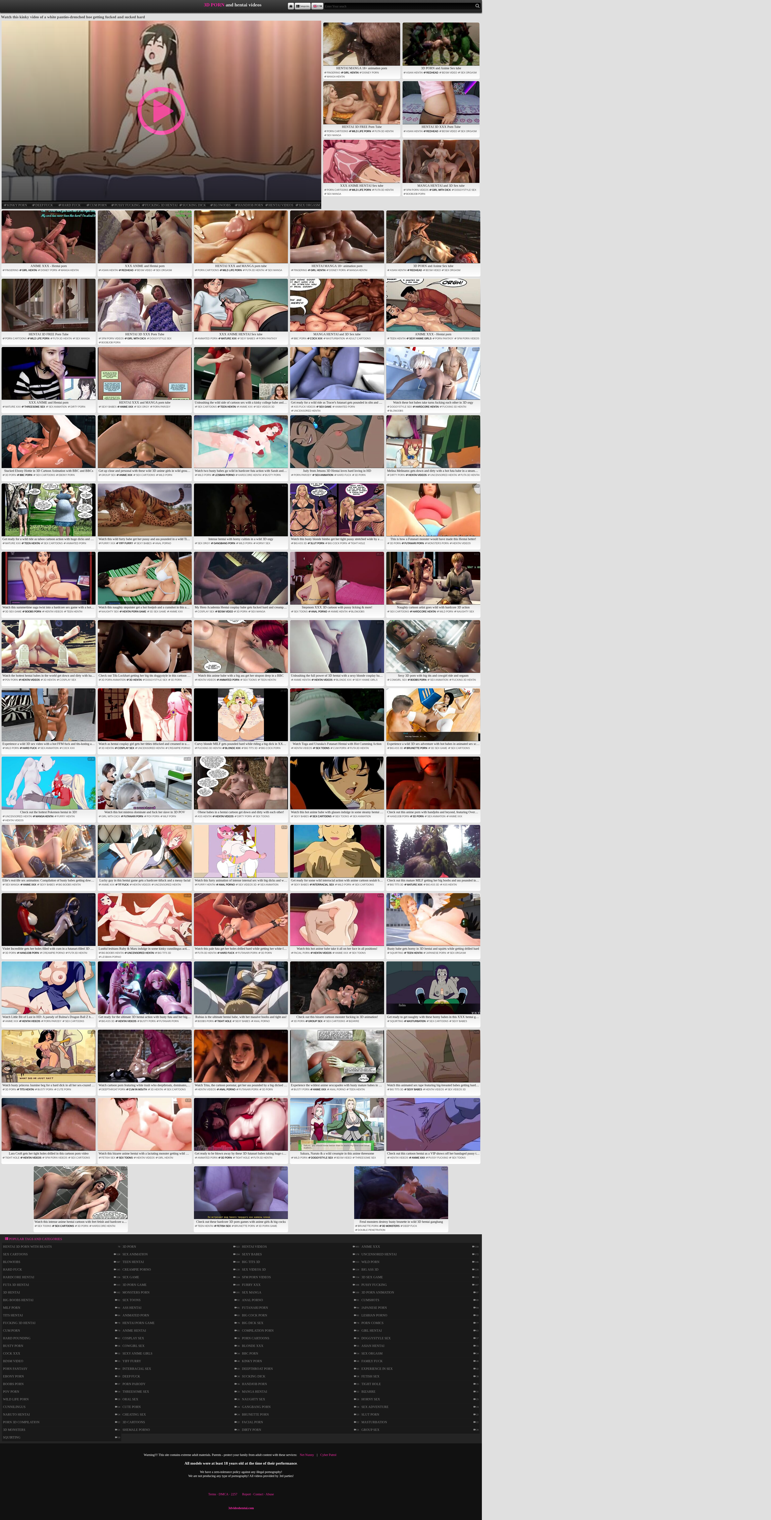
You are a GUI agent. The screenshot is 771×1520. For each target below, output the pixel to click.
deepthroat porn (113, 1089)
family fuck (372, 1361)
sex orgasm (309, 205)
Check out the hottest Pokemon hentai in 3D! (57, 786)
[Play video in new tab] (161, 22)
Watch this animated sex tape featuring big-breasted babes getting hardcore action (433, 1059)
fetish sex (108, 1157)
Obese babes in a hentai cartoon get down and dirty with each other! (242, 786)
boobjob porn (415, 194)
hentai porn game (134, 611)
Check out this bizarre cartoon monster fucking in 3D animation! (339, 990)
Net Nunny (307, 1455)
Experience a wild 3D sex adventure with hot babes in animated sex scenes (433, 717)
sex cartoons (207, 406)
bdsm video (449, 72)
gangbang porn (224, 543)
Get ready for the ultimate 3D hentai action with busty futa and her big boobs (145, 990)
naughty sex (110, 611)
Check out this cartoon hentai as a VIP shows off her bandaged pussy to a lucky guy (433, 1127)
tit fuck (123, 884)
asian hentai (414, 72)
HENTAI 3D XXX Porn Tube (441, 127)
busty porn (273, 475)
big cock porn (337, 543)
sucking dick (194, 205)
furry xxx (108, 543)
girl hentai (351, 72)
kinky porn (17, 205)
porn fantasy (268, 338)
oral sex (130, 1399)
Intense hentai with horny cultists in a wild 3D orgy (247, 513)
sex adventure (375, 1407)
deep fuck (44, 205)
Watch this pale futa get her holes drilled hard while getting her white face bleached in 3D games (241, 922)
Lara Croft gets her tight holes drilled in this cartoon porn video (52, 1127)
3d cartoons (133, 1422)
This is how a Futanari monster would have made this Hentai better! (434, 513)
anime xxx (126, 406)
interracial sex (323, 884)
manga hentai (336, 76)
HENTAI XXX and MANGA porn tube (241, 266)
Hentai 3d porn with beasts (27, 1246)
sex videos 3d (265, 406)
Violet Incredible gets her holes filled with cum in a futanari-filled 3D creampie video (49, 922)
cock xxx (316, 338)
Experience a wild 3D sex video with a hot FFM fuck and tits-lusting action (49, 717)
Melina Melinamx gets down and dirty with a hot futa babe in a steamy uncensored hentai (433, 444)
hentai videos (280, 205)
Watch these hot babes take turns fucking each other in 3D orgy (436, 376)
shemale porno (136, 1429)
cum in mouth (138, 1089)
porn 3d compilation (21, 1422)
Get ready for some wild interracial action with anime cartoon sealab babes (337, 854)
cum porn (98, 205)
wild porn (165, 475)
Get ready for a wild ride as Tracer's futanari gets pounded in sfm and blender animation (337, 376)
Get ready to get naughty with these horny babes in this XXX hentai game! (433, 990)
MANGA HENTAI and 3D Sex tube (441, 185)
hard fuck (71, 205)
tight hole (358, 543)
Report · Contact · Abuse (258, 1494)
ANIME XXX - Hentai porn (49, 266)
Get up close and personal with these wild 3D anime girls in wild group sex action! (145, 444)
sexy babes (247, 338)
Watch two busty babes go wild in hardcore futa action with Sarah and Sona (241, 444)
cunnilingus (14, 1407)
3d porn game (268, 1226)
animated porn (207, 338)
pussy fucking (127, 205)
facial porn (302, 953)
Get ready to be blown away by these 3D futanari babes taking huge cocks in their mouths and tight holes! (241, 1127)
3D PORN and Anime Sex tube (441, 68)
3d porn (10, 475)
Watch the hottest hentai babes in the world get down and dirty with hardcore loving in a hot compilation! (49, 649)
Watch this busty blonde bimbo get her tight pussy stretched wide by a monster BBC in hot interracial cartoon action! (337, 513)
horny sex (263, 543)
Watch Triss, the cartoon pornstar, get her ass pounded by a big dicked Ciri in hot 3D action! (241, 1059)
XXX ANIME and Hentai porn (145, 266)
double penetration (371, 1230)
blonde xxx (344, 679)
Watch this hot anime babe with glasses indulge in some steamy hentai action (337, 786)
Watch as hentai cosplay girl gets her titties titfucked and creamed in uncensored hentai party (145, 717)
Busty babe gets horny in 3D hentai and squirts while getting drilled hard (433, 922)
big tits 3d (251, 748)
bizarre (354, 1021)
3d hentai (49, 679)
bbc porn (300, 338)
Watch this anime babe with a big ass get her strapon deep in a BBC (242, 649)
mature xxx (229, 338)
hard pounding (17, 1338)
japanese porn (436, 953)
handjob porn (250, 205)
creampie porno (179, 748)
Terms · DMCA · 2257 (222, 1494)
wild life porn (361, 131)
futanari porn (414, 543)
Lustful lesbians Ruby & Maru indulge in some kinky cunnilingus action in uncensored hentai (145, 922)
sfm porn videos (417, 190)
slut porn (317, 543)
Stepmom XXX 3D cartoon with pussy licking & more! (342, 581)
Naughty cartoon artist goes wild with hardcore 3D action (438, 581)
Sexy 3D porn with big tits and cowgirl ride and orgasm (438, 649)
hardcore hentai (427, 406)
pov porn (11, 679)
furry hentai (66, 816)
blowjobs (222, 205)
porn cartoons (337, 131)
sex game (325, 406)
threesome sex (34, 406)
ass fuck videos (304, 406)
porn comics (372, 1323)
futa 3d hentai (384, 131)
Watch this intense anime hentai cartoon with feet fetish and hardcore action (81, 1195)
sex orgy (143, 406)
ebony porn (67, 475)
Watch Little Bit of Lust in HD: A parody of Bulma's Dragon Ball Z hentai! (49, 990)
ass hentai (205, 816)
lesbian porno (225, 475)
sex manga (334, 135)
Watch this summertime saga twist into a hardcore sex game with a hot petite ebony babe (49, 581)
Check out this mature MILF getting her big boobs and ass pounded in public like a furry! (433, 854)
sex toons (301, 611)
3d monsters (391, 1226)
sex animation (58, 406)
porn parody (161, 406)
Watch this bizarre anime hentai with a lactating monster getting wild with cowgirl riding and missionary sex (145, 1127)
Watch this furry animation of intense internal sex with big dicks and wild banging (241, 854)
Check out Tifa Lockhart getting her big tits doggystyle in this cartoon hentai (145, 649)
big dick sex (252, 1323)
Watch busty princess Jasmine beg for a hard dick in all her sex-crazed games (49, 1059)
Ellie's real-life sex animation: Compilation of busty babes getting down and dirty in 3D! (49, 854)
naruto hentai (16, 1414)
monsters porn (438, 543)
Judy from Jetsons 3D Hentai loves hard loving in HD (343, 444)
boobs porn (33, 611)
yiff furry (126, 543)
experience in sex (377, 1368)
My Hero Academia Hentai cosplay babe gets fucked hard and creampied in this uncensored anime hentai (241, 581)
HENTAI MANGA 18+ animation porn (361, 68)
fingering (333, 72)
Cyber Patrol (328, 1455)
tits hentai (27, 1089)
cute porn (64, 1089)
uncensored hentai (307, 410)
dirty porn (77, 406)
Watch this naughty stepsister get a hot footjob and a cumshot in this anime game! (145, 581)
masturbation (335, 338)
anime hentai (339, 611)
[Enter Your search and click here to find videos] (477, 6)
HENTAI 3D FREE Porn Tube (362, 127)
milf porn (169, 816)
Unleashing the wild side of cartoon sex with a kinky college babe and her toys (241, 376)
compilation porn (258, 1330)
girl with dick (441, 190)
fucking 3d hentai (161, 205)
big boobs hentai (69, 884)
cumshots (370, 1300)
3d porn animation (113, 679)
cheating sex (134, 1414)
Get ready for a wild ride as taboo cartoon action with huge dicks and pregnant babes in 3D (49, 513)
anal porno (163, 543)
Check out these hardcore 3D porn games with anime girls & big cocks (241, 1195)
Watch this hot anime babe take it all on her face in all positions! (340, 922)
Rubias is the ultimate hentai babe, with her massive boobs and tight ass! (241, 990)
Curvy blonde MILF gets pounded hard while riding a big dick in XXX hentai (241, 717)
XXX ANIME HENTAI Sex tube (361, 185)
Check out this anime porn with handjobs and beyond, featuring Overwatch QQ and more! (433, 786)
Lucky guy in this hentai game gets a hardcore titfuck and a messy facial (145, 854)
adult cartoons (360, 338)
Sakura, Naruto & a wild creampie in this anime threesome (341, 1127)
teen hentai (398, 338)
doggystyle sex (465, 190)
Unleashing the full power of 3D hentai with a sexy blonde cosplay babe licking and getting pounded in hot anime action (337, 649)
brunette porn (417, 748)
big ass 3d (300, 543)
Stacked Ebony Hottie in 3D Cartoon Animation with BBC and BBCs (49, 444)
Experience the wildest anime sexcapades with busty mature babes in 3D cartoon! (337, 1059)
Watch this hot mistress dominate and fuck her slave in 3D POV (147, 786)
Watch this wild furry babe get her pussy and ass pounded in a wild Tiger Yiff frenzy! (145, 513)
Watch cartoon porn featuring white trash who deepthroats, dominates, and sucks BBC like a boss (145, 1059)
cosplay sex (206, 611)
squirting (396, 953)
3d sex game (13, 611)
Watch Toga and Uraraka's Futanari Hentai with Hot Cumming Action (338, 717)
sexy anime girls (420, 338)
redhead (432, 72)
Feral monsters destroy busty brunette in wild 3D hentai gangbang (403, 1195)
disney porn (370, 72)
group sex (108, 475)
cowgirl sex (398, 679)
